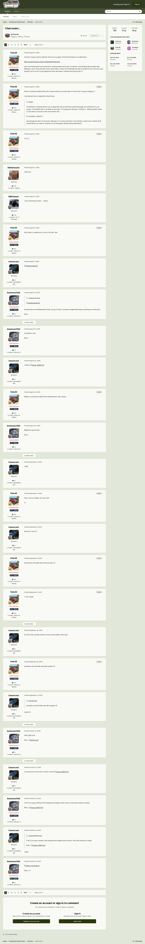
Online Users (25, 16)
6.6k (14, 215)
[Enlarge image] (31, 266)
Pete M (15, 34)
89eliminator (14, 168)
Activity (16, 11)
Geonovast (13, 261)
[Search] (139, 11)
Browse (7, 11)
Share (84, 35)
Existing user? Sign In (122, 4)
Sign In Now (77, 921)
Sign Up (137, 4)
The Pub (27, 37)
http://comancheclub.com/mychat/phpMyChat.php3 (42, 62)
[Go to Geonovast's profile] (14, 269)
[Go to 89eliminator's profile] (14, 175)
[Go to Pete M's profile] (7, 35)
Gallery (15, 16)
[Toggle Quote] (27, 102)
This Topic (131, 11)
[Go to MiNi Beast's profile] (14, 204)
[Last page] (30, 44)
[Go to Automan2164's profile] (14, 300)
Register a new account (31, 921)
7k (15, 280)
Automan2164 (13, 293)
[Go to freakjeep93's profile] (129, 48)
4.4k (14, 186)
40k (14, 74)
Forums (6, 16)
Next (26, 45)
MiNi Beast (13, 196)
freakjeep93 (136, 47)
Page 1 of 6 (38, 45)
